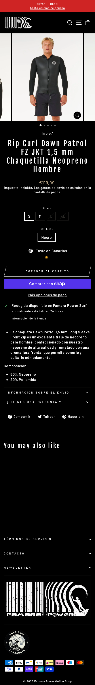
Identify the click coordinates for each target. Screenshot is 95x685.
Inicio (46, 133)
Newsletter (17, 567)
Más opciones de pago (47, 295)
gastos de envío (52, 188)
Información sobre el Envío (38, 392)
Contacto (14, 553)
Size (47, 207)
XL (63, 216)
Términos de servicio (28, 539)
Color (47, 229)
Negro (46, 237)
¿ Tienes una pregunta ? (34, 402)
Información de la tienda (28, 318)
